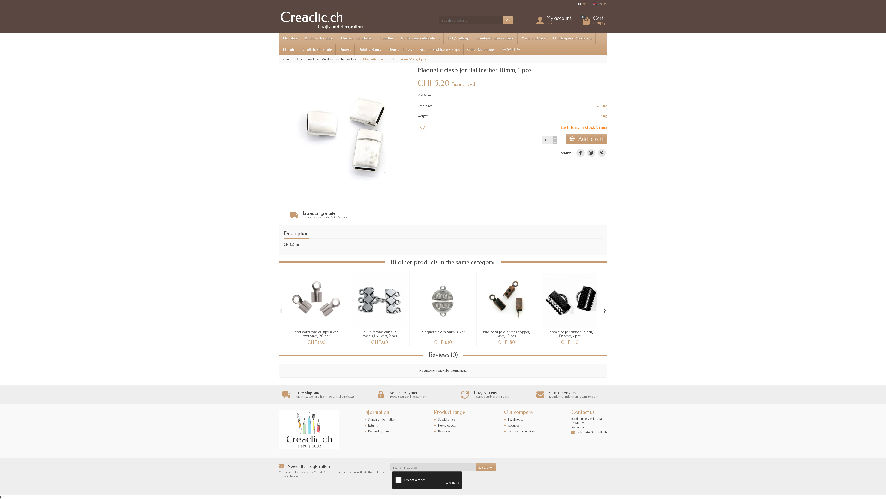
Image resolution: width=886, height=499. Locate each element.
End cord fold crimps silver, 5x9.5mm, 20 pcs (316, 334)
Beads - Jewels (400, 49)
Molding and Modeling (572, 38)
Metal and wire (533, 38)
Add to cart (590, 139)
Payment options (378, 431)
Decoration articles (356, 38)
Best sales (444, 431)
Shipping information (381, 419)
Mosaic (289, 49)
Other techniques (481, 49)
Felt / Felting (457, 38)
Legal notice (515, 419)
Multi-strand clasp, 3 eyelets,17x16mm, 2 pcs (379, 334)
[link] (580, 153)
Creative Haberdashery (495, 38)
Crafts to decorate (317, 49)
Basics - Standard (319, 38)
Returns (373, 425)
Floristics (290, 38)
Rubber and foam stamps (439, 49)
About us (513, 425)
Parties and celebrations (420, 38)
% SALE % (511, 49)
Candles (386, 38)
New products (447, 425)
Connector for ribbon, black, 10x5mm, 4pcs (569, 334)
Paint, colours (369, 49)
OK (508, 20)
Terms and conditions (521, 431)
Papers (345, 49)
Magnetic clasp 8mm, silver (443, 332)
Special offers (446, 419)
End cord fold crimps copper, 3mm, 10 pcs (506, 334)
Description (296, 234)
